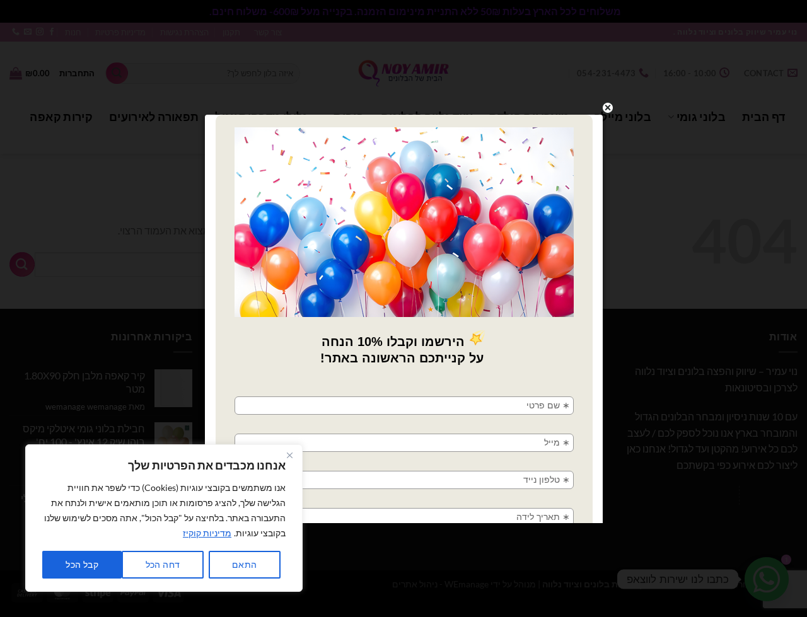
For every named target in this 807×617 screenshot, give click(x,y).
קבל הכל (82, 564)
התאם (244, 564)
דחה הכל (163, 564)
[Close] (289, 455)
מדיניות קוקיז (207, 533)
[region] (164, 518)
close (607, 107)
